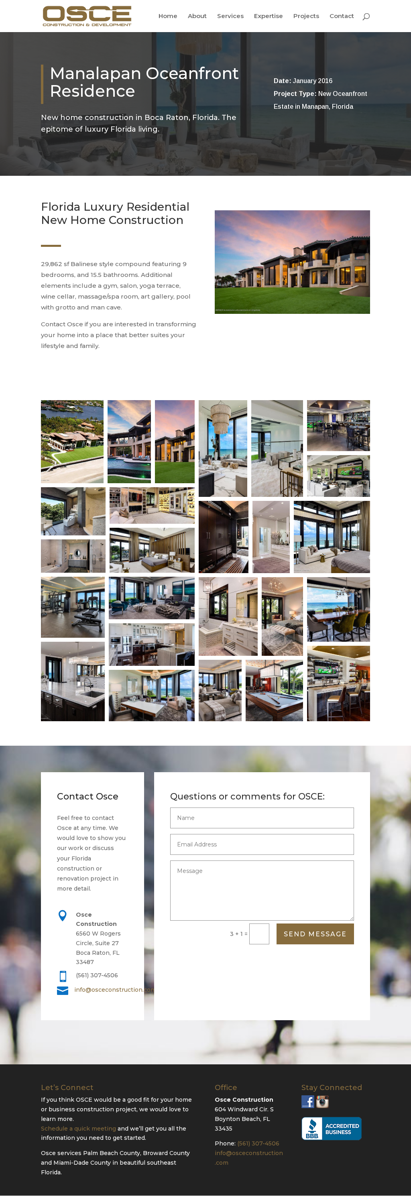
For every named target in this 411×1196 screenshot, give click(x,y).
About (197, 16)
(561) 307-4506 (258, 1143)
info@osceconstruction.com (115, 989)
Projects (306, 16)
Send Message (315, 934)
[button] (72, 441)
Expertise (268, 16)
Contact (342, 16)
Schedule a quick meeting (78, 1128)
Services (230, 16)
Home (168, 16)
